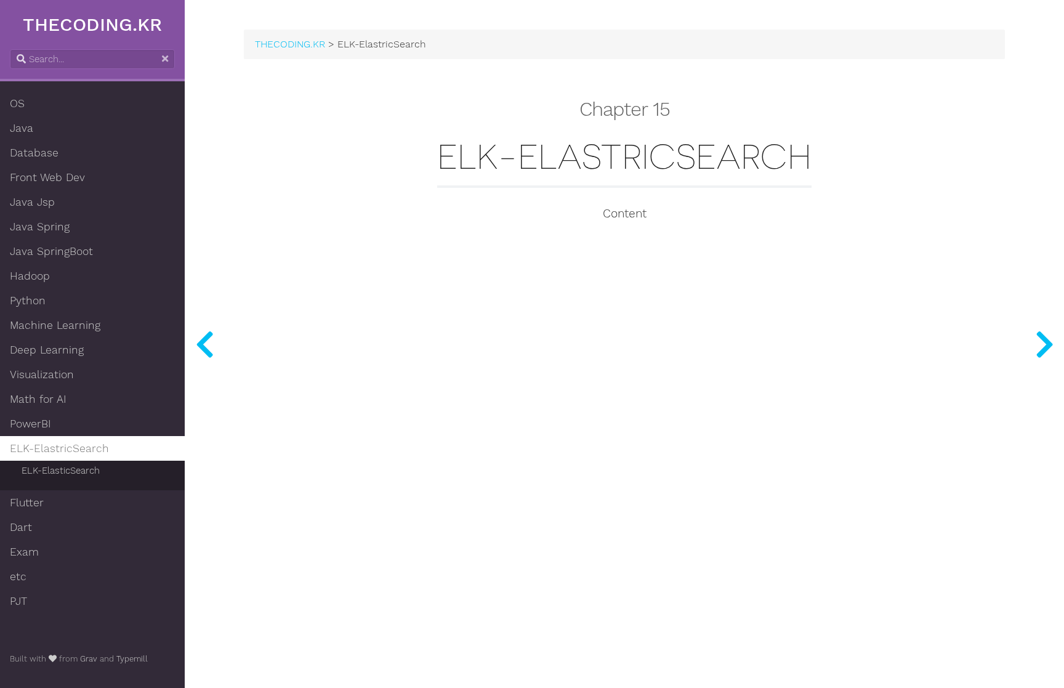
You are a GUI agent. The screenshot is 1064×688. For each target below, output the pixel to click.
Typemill (132, 658)
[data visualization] (204, 344)
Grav (88, 658)
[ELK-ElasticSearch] (1044, 344)
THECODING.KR (92, 24)
